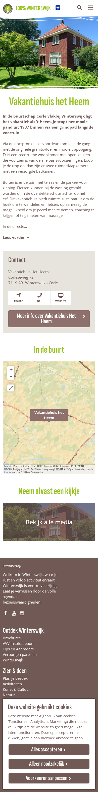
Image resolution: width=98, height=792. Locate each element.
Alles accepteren (46, 749)
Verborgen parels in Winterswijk (20, 657)
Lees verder (14, 237)
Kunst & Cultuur (16, 689)
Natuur (9, 694)
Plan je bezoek (15, 678)
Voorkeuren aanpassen (46, 778)
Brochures (12, 637)
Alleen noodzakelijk (46, 764)
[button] (49, 418)
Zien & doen (15, 671)
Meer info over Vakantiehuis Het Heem (46, 318)
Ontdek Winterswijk (23, 630)
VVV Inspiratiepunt (19, 643)
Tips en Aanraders (18, 648)
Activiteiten (12, 683)
